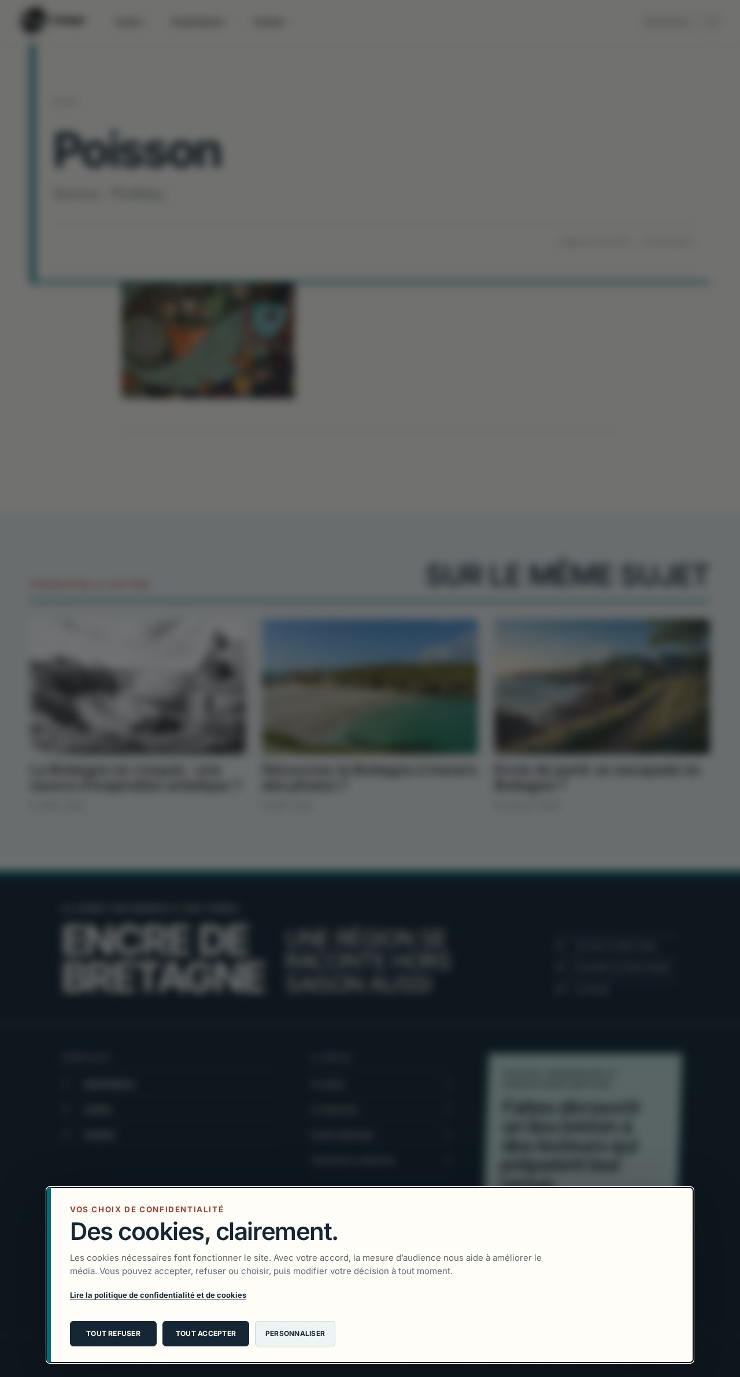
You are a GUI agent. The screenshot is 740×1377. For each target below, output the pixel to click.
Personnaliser (295, 1333)
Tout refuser (113, 1333)
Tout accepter (206, 1333)
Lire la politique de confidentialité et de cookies (158, 1295)
